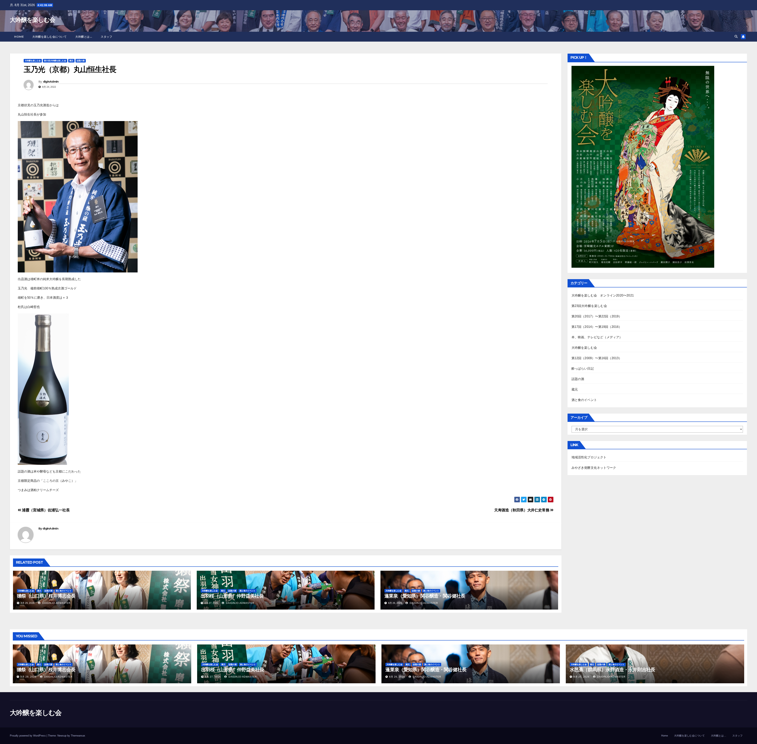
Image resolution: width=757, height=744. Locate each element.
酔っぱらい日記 (582, 368)
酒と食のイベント (64, 591)
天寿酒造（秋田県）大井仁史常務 (522, 510)
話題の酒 (81, 61)
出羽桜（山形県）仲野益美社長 (232, 596)
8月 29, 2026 (28, 676)
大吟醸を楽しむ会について (49, 36)
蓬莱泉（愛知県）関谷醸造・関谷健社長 (424, 596)
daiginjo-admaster (56, 603)
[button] (736, 36)
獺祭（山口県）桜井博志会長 (46, 596)
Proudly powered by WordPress (28, 735)
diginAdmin (51, 81)
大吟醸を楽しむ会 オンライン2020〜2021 (602, 295)
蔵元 (71, 61)
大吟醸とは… (83, 36)
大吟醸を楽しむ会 (32, 19)
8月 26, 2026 (397, 676)
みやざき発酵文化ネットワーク (593, 467)
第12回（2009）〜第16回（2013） (596, 358)
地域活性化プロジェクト (589, 457)
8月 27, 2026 (213, 676)
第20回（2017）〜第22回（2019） (596, 316)
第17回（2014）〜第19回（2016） (596, 326)
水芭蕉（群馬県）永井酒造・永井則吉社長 (612, 669)
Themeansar (78, 735)
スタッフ (106, 36)
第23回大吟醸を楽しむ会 (55, 61)
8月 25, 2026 (581, 676)
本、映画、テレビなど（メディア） (597, 337)
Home (19, 36)
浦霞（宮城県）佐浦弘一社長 (45, 510)
